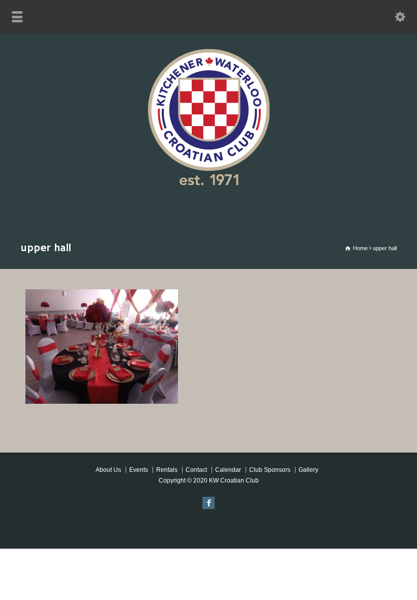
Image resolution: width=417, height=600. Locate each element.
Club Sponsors (269, 469)
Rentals (166, 469)
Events (138, 469)
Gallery (308, 469)
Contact (196, 469)
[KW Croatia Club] (208, 182)
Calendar (228, 469)
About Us (108, 469)
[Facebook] (208, 503)
